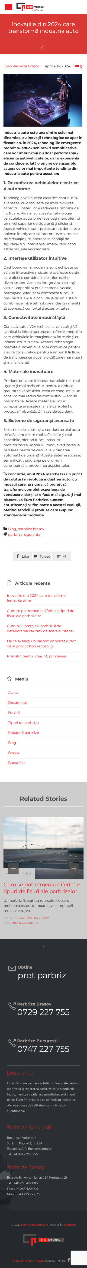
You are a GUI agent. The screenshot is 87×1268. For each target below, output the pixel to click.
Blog (12, 529)
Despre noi (17, 702)
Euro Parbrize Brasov (21, 66)
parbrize (15, 534)
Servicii (14, 712)
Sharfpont (70, 1224)
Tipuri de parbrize (23, 722)
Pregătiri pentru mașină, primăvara (36, 656)
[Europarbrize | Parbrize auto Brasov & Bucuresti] (30, 7)
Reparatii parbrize (23, 732)
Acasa (13, 692)
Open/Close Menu (8, 7)
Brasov (13, 752)
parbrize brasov (31, 529)
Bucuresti (16, 762)
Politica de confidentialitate (28, 1261)
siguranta (32, 534)
